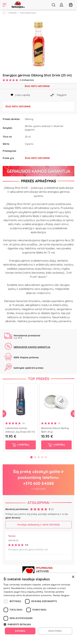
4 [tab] (42, 457)
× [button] (73, 577)
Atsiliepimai (38, 502)
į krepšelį (22, 444)
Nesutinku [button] (55, 630)
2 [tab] (35, 457)
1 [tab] (31, 457)
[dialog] (38, 605)
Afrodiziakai (13, 13)
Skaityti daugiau (61, 595)
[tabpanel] (20, 418)
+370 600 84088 (38, 483)
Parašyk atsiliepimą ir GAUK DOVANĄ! (38, 524)
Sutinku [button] (20, 630)
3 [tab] (38, 457)
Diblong (29, 119)
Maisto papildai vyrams (28, 13)
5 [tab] (45, 457)
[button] (38, 624)
